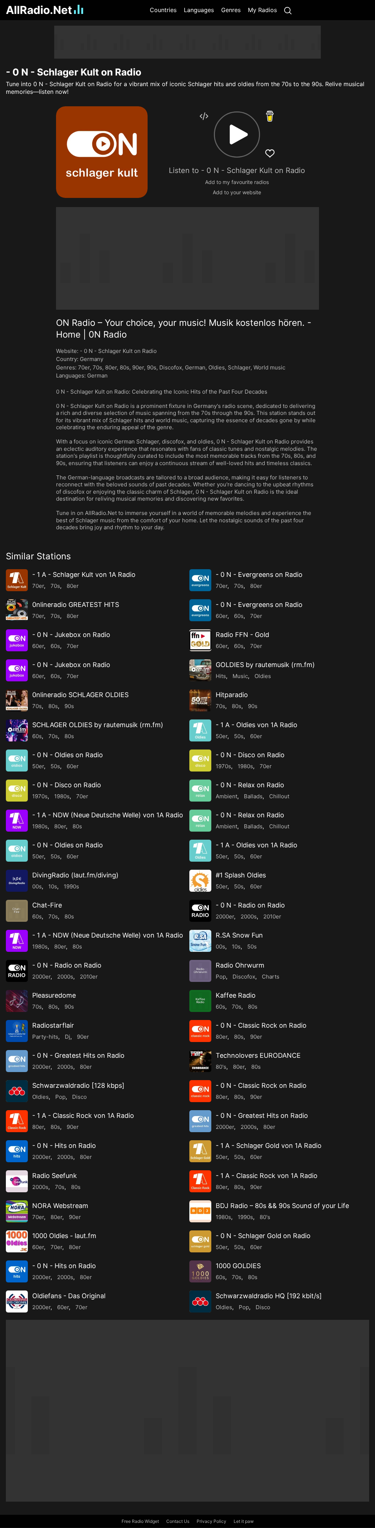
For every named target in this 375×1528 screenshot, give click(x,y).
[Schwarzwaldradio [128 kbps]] (17, 1091)
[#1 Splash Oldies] (200, 881)
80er (111, 367)
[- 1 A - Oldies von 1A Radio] (200, 730)
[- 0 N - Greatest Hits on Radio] (17, 1061)
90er (138, 367)
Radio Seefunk (54, 1175)
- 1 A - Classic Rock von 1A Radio (83, 1115)
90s (151, 367)
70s (97, 367)
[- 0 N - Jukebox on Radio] (17, 640)
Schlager (239, 367)
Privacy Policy (211, 1521)
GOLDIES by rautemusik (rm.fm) (265, 665)
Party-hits (45, 1036)
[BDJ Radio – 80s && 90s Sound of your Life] (200, 1211)
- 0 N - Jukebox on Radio (71, 634)
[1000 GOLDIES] (200, 1271)
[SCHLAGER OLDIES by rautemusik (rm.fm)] (17, 730)
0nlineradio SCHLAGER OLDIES (80, 695)
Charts (270, 976)
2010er (272, 916)
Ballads (253, 796)
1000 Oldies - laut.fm (64, 1236)
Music (240, 676)
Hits (221, 676)
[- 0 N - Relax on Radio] (200, 791)
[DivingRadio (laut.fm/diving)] (17, 881)
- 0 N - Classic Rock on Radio (261, 1025)
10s (52, 886)
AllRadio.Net (39, 9)
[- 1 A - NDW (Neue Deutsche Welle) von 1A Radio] (17, 821)
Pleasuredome (54, 995)
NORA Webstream (60, 1205)
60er (221, 615)
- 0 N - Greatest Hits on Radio (78, 1055)
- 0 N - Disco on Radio (250, 755)
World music (269, 367)
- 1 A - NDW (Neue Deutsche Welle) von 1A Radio (107, 815)
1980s (245, 766)
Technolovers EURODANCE (258, 1055)
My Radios (262, 10)
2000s (249, 916)
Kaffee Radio (236, 995)
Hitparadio (232, 695)
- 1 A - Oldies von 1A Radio (256, 725)
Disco (79, 1096)
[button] (237, 134)
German (195, 367)
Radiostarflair (53, 1025)
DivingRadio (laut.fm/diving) (75, 875)
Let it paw (244, 1521)
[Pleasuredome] (17, 1001)
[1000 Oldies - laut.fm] (17, 1241)
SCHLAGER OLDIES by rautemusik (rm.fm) (97, 725)
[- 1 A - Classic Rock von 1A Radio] (17, 1121)
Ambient (226, 796)
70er (84, 367)
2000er (225, 916)
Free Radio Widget (140, 1521)
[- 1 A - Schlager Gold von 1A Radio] (200, 1151)
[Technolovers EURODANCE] (200, 1061)
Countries (163, 10)
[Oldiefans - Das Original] (17, 1301)
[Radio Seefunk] (17, 1181)
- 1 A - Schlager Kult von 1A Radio (83, 574)
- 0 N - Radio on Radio (250, 905)
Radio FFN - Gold (242, 634)
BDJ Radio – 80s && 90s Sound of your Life (282, 1205)
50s (239, 736)
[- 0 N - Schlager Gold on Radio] (200, 1241)
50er (221, 736)
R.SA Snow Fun (239, 935)
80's (221, 1066)
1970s (223, 766)
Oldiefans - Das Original (68, 1296)
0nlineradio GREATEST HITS (75, 604)
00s (37, 886)
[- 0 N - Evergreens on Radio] (200, 580)
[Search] (288, 10)
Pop (221, 976)
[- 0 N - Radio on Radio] (200, 911)
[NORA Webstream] (17, 1211)
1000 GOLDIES (238, 1266)
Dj (67, 1036)
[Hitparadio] (200, 700)
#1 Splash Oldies (241, 875)
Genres (231, 10)
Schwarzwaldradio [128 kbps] (78, 1085)
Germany (91, 359)
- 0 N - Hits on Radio (64, 1145)
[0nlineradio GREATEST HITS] (17, 610)
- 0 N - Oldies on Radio (67, 755)
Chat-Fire (47, 905)
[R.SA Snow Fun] (200, 941)
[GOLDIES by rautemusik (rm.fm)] (200, 670)
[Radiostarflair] (17, 1031)
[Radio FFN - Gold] (200, 640)
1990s (71, 886)
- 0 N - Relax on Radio (250, 785)
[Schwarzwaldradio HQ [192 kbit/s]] (200, 1301)
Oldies (216, 367)
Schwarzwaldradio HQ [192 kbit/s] (269, 1296)
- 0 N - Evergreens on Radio (259, 574)
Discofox (170, 367)
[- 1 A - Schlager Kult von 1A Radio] (17, 580)
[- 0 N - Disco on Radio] (200, 761)
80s (124, 367)
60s (239, 615)
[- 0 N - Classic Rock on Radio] (200, 1031)
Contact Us (177, 1521)
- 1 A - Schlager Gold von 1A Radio (269, 1145)
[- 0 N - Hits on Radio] (17, 1151)
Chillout (279, 796)
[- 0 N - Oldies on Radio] (17, 761)
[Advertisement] (187, 42)
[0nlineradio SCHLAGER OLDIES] (17, 700)
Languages (199, 10)
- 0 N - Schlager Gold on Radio (263, 1236)
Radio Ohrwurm (240, 965)
